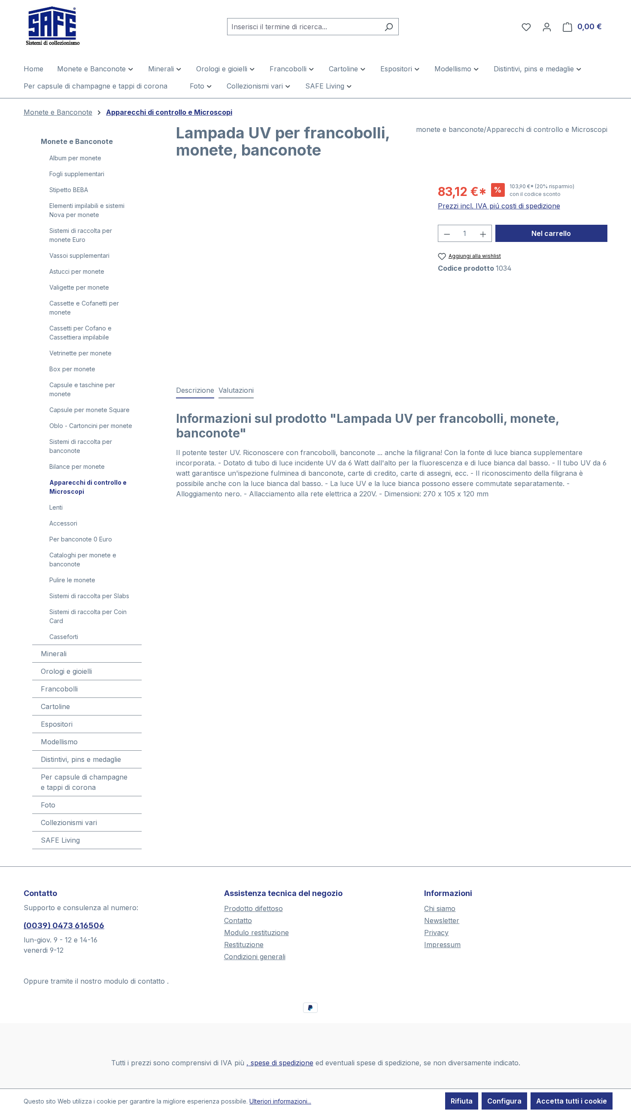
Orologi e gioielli (66, 671)
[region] (298, 275)
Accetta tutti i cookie (571, 1101)
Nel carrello (551, 233)
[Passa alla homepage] (66, 24)
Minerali (54, 653)
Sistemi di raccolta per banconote (80, 446)
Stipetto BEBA (68, 189)
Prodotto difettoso (253, 908)
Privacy (436, 932)
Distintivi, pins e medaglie (81, 759)
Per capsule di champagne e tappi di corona (84, 782)
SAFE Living (60, 840)
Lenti (56, 507)
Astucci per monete (76, 271)
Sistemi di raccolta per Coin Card (88, 616)
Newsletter (441, 920)
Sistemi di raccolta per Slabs (89, 595)
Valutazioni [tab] (236, 390)
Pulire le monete (72, 580)
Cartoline (55, 706)
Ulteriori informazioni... (280, 1101)
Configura (504, 1101)
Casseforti (63, 636)
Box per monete (72, 369)
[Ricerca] (389, 26)
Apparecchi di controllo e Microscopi (88, 487)
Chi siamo (439, 908)
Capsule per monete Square (89, 409)
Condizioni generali (254, 956)
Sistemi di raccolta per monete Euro (80, 235)
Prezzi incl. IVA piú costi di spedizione (499, 206)
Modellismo (59, 741)
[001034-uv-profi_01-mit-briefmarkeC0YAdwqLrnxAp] (298, 275)
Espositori (57, 724)
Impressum (442, 944)
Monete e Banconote (77, 141)
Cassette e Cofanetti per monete (84, 308)
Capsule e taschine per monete (82, 389)
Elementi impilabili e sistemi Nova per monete (86, 210)
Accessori (63, 523)
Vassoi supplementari (79, 255)
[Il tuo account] (547, 26)
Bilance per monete (77, 466)
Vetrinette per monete (80, 353)
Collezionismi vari (69, 822)
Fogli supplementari (76, 173)
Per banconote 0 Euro (80, 539)
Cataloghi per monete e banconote (82, 559)
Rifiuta (462, 1101)
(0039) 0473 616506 (64, 925)
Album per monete (75, 158)
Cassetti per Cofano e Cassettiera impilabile (80, 332)
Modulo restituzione (256, 932)
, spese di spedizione (279, 1062)
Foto (48, 805)
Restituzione (244, 944)
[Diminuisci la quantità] (447, 233)
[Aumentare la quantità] (483, 233)
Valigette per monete (79, 287)
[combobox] (303, 26)
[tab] (195, 390)
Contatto (238, 920)
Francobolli (59, 689)
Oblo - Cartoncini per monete (90, 425)
